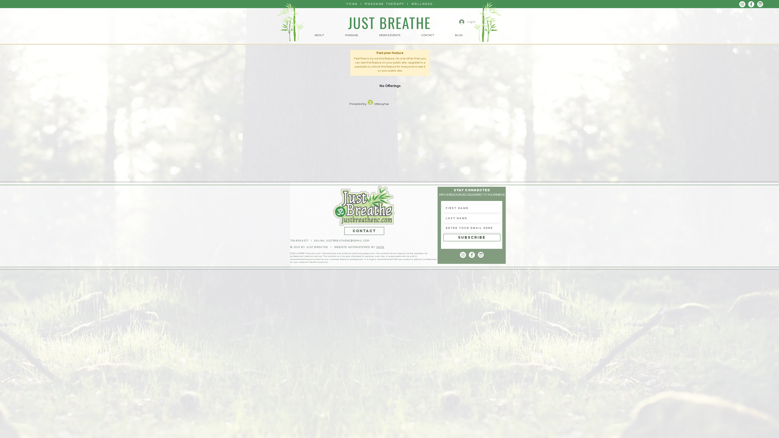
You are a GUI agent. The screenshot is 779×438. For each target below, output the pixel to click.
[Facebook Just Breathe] (751, 4)
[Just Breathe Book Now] (760, 4)
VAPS (380, 247)
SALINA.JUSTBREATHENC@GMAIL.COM (341, 240)
